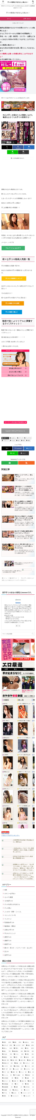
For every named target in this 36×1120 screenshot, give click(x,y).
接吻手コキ (6, 438)
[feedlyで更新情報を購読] (9, 463)
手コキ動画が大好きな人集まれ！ (18, 2)
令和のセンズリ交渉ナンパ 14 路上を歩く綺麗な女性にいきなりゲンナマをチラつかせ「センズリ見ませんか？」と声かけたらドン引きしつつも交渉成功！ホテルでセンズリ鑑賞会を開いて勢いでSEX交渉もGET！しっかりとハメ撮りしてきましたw (17, 971)
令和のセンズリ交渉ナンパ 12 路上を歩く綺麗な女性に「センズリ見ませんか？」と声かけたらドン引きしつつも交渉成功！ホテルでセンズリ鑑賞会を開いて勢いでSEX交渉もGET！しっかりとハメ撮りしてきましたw (17, 999)
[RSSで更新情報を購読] (26, 463)
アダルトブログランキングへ (10, 835)
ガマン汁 (21, 438)
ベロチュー (6, 440)
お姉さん (14, 438)
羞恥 (29, 440)
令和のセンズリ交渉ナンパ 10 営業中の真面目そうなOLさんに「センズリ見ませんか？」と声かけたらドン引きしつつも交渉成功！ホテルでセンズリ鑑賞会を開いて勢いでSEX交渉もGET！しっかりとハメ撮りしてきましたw (17, 1026)
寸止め (13, 440)
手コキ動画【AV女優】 (13, 303)
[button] (23, 152)
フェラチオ (28, 438)
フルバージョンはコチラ (13, 248)
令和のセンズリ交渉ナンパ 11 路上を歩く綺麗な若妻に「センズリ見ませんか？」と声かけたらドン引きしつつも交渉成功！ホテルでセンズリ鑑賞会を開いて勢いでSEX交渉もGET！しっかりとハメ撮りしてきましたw (17, 1012)
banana (18, 602)
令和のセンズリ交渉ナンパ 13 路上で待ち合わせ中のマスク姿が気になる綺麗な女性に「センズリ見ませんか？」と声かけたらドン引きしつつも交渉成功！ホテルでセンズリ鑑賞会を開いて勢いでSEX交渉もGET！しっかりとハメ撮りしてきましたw (17, 985)
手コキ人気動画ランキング (14, 278)
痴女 (19, 440)
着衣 (24, 440)
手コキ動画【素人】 (12, 312)
